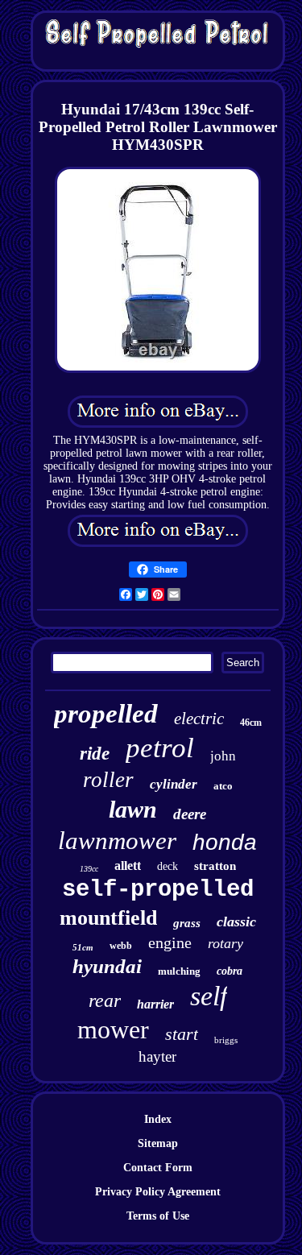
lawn (133, 809)
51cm (82, 947)
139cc (89, 868)
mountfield (108, 918)
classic (236, 921)
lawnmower (117, 840)
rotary (225, 943)
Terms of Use (157, 1216)
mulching (179, 971)
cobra (229, 971)
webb (121, 945)
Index (158, 1119)
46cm (251, 722)
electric (199, 718)
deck (167, 866)
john (223, 756)
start (181, 1034)
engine (170, 942)
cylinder (173, 784)
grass (187, 923)
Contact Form (157, 1168)
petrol (160, 748)
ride (95, 753)
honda (224, 842)
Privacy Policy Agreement (158, 1192)
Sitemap (158, 1143)
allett (127, 865)
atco (223, 786)
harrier (155, 1004)
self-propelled (158, 889)
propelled (106, 713)
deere (189, 814)
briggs (226, 1040)
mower (113, 1029)
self (208, 996)
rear (105, 1000)
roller (108, 780)
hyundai (107, 966)
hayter (157, 1056)
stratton (215, 865)
